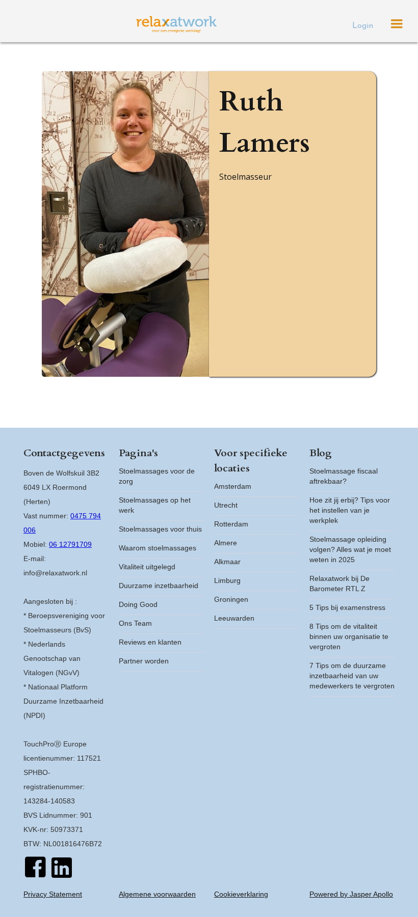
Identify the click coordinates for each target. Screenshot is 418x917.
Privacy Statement (52, 894)
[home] (176, 24)
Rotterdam (231, 524)
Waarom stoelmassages (157, 548)
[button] (396, 24)
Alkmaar (227, 562)
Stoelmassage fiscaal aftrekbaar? (343, 476)
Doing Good (138, 604)
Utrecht (226, 505)
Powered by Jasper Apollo (351, 894)
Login (362, 26)
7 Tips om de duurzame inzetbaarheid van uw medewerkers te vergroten (352, 675)
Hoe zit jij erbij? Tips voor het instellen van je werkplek (349, 510)
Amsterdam (232, 486)
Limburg (227, 580)
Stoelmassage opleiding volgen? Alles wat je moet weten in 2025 (350, 549)
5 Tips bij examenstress (347, 607)
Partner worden (144, 661)
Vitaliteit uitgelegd (147, 567)
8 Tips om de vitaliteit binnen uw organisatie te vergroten (348, 636)
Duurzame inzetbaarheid (158, 585)
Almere (225, 543)
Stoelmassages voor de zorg (157, 476)
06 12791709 (70, 544)
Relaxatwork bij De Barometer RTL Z (339, 583)
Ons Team (135, 623)
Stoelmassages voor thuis (160, 529)
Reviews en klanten (150, 642)
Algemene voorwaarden (157, 894)
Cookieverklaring (241, 894)
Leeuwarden (234, 618)
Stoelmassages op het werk (155, 505)
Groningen (231, 599)
